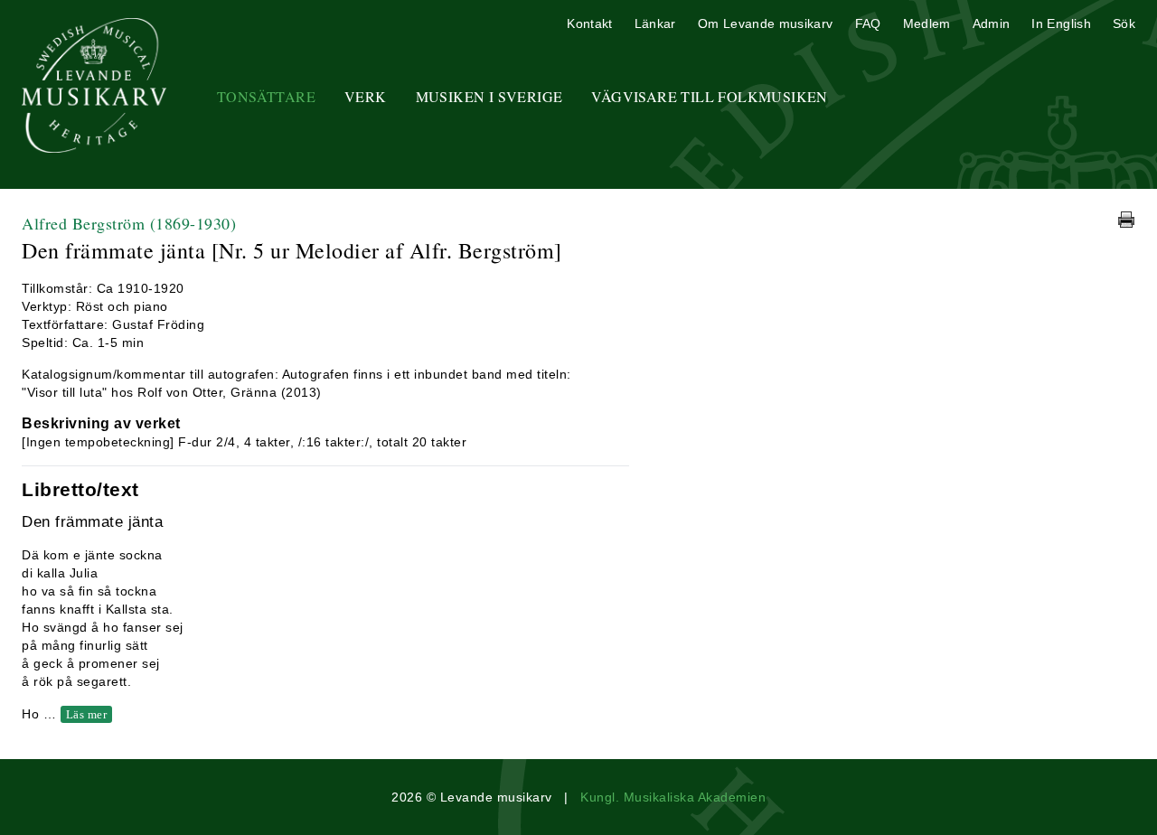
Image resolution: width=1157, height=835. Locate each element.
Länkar (655, 23)
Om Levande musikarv (765, 23)
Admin (992, 23)
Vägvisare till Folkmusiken (709, 96)
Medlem (927, 23)
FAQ (868, 23)
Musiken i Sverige (489, 96)
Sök (1124, 23)
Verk (365, 96)
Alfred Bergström (129, 223)
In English (1061, 23)
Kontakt (589, 23)
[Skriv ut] (1126, 220)
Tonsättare (266, 96)
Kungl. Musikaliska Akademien (673, 797)
